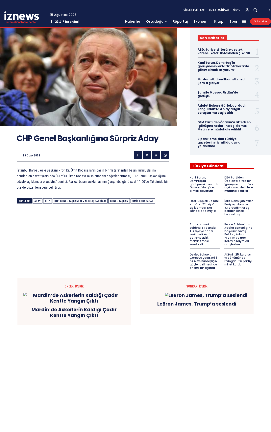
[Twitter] (147, 155)
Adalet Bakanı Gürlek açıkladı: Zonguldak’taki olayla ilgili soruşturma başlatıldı (222, 109)
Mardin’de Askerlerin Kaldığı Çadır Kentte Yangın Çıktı (74, 312)
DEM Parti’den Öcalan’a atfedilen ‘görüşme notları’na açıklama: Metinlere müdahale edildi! (224, 125)
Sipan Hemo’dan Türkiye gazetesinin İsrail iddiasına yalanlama (219, 142)
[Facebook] (138, 155)
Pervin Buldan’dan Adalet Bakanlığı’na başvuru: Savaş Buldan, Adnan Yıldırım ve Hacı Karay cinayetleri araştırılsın (238, 234)
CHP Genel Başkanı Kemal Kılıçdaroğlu (80, 201)
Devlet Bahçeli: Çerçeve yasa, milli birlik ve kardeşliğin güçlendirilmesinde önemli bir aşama (203, 261)
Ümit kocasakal (142, 201)
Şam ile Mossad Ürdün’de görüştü (218, 94)
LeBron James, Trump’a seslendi (196, 304)
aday (37, 201)
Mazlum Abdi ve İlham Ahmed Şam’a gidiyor (221, 81)
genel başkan (119, 201)
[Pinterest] (156, 155)
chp (47, 201)
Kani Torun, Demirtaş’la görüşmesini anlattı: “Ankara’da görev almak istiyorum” (223, 66)
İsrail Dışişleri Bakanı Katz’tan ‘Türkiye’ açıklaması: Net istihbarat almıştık (204, 206)
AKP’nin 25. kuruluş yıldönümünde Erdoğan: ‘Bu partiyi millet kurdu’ (238, 259)
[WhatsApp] (165, 155)
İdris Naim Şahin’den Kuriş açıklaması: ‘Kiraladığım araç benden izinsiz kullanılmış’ (238, 207)
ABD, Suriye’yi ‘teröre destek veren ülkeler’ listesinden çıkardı (224, 51)
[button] (255, 10)
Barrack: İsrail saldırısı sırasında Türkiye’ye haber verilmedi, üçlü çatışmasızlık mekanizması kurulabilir (203, 234)
